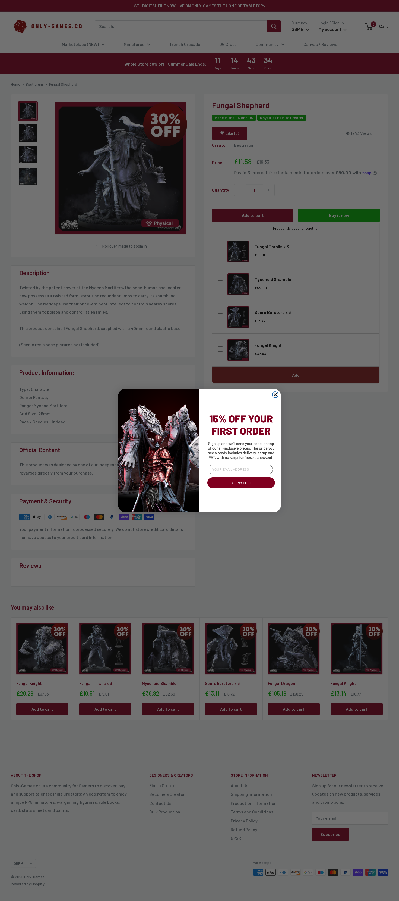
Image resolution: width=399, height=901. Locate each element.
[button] (240, 489)
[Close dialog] (275, 395)
